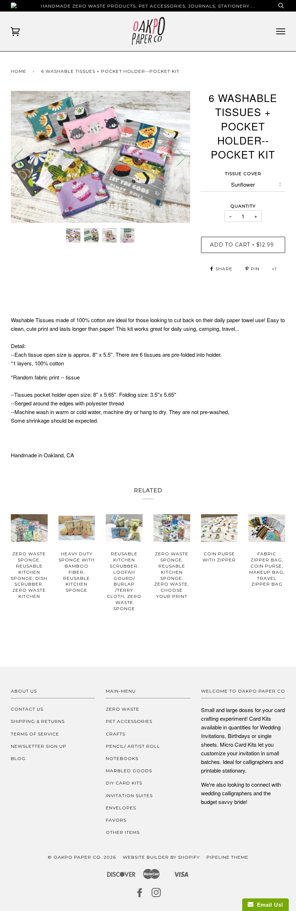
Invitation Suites (129, 795)
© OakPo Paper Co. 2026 (82, 857)
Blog (18, 758)
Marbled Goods (129, 770)
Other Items (123, 832)
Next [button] (177, 156)
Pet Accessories (129, 721)
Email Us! (268, 905)
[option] (100, 157)
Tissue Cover (243, 173)
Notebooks (122, 758)
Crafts (115, 734)
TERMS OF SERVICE (35, 734)
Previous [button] (23, 156)
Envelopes (121, 807)
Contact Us (27, 709)
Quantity (243, 206)
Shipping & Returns (38, 721)
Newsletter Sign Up (38, 746)
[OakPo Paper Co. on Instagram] (156, 894)
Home (18, 71)
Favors (116, 820)
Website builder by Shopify (161, 857)
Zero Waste (122, 709)
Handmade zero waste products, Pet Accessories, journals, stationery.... (148, 6)
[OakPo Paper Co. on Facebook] (140, 894)
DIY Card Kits (124, 783)
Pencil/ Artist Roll (133, 746)
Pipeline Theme (227, 857)
